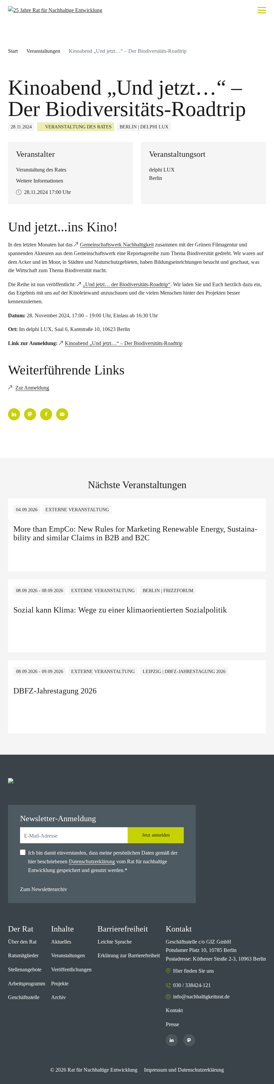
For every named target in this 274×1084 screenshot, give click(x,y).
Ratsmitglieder (23, 955)
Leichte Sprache (115, 942)
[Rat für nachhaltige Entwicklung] (55, 10)
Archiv (58, 997)
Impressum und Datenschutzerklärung (184, 1070)
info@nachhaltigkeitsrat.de (201, 996)
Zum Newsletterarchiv (43, 889)
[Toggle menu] (262, 10)
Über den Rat (22, 942)
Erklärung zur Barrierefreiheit (129, 955)
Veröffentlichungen (71, 969)
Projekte (59, 983)
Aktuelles (61, 942)
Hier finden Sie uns (193, 971)
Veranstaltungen (43, 51)
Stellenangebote (24, 969)
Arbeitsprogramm (26, 983)
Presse (172, 1024)
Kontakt (174, 1010)
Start (13, 51)
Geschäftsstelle (23, 997)
